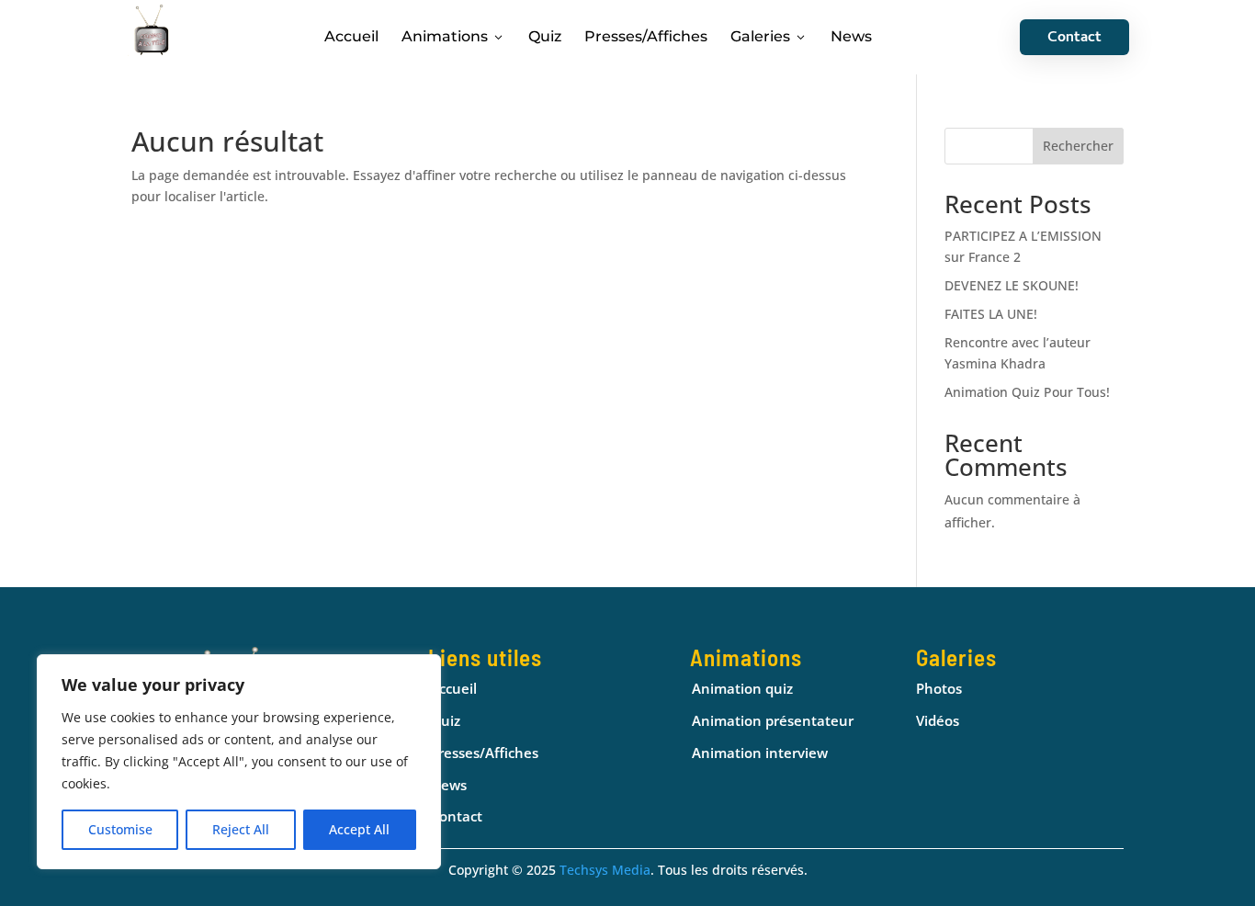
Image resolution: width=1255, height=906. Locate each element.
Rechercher (1078, 145)
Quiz (544, 36)
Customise (120, 829)
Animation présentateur (773, 720)
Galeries (769, 36)
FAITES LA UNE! (990, 314)
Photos (939, 688)
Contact (1074, 39)
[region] (239, 761)
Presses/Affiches (645, 36)
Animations (453, 36)
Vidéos (937, 720)
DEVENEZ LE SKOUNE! (1011, 285)
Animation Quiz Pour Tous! (1027, 392)
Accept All (359, 829)
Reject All (240, 829)
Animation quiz (742, 688)
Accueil (351, 36)
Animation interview (760, 752)
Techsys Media (605, 869)
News (851, 36)
